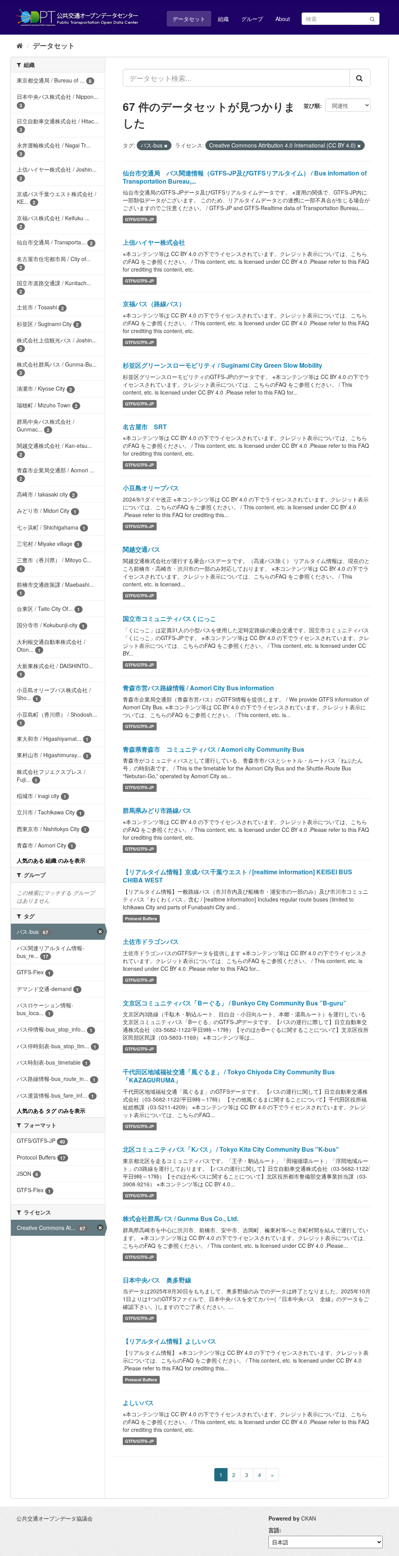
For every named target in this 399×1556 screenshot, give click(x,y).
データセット (189, 19)
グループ (252, 19)
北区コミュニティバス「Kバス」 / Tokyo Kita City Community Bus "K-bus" (231, 1149)
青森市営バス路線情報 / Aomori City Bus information (198, 687)
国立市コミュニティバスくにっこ (169, 618)
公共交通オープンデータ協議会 (54, 1518)
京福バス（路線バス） (154, 303)
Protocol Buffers (141, 918)
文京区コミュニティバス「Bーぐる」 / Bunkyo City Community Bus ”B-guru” (234, 1002)
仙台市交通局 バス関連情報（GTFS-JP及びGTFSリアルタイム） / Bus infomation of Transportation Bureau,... (245, 177)
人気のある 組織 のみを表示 (51, 860)
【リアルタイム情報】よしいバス (169, 1341)
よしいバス (138, 1402)
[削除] (166, 145)
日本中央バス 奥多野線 (157, 1279)
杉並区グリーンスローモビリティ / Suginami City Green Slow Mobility (222, 365)
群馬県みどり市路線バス (157, 810)
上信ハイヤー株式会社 (154, 242)
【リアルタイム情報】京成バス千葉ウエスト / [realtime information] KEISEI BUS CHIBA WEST (237, 875)
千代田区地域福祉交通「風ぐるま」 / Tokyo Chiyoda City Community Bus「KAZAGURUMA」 (229, 1075)
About (282, 19)
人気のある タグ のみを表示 (51, 1110)
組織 (223, 19)
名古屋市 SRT (145, 426)
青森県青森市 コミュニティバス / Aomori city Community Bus (213, 749)
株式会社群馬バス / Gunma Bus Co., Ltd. (180, 1218)
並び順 (312, 105)
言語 (273, 1530)
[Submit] (372, 18)
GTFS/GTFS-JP (139, 219)
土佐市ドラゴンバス (151, 941)
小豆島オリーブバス (151, 487)
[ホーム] (19, 45)
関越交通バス (141, 549)
